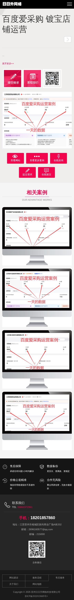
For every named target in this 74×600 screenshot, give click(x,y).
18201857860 (42, 517)
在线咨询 (58, 160)
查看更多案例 (37, 160)
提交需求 (27, 174)
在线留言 (46, 174)
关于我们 (13, 584)
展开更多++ (8, 63)
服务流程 (37, 577)
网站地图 (37, 584)
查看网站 (15, 160)
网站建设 (13, 577)
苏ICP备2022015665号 (35, 596)
